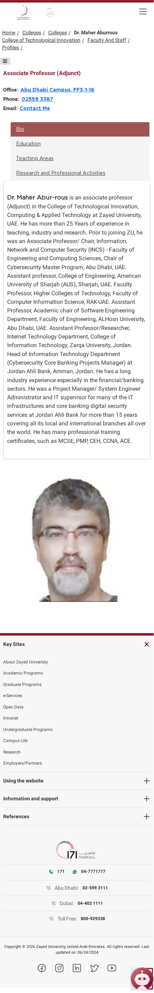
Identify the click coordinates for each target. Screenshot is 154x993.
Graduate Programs (22, 684)
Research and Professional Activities (60, 173)
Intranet (10, 718)
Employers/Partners (22, 763)
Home (8, 32)
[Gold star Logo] (50, 13)
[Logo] (23, 12)
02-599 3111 (95, 887)
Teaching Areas (35, 158)
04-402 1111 (90, 903)
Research (12, 752)
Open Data (13, 707)
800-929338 (93, 918)
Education (28, 144)
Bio (20, 129)
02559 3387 (37, 99)
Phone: (12, 99)
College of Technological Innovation (41, 40)
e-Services (12, 695)
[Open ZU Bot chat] (142, 978)
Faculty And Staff (107, 40)
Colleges (32, 32)
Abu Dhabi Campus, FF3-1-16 (57, 90)
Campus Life (15, 740)
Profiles (10, 47)
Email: (11, 108)
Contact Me (35, 108)
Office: (11, 90)
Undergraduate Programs (28, 729)
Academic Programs (23, 673)
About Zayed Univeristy (25, 662)
